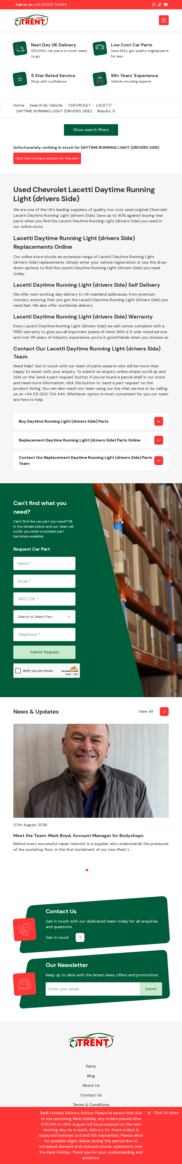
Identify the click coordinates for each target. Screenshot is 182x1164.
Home (18, 105)
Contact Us (91, 1095)
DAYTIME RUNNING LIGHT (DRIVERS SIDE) (54, 111)
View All (146, 711)
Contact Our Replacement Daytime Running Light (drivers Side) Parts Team (85, 460)
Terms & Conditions (91, 1104)
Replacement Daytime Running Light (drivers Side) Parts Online (79, 440)
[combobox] (44, 616)
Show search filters (91, 129)
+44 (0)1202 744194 (50, 4)
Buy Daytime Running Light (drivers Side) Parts (64, 421)
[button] (87, 870)
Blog (91, 1075)
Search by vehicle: (46, 105)
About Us (91, 1085)
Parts (91, 1066)
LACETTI (103, 105)
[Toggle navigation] (164, 20)
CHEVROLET (79, 105)
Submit (151, 989)
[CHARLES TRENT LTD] (33, 20)
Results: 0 (106, 111)
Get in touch (57, 937)
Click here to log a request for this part (47, 158)
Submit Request (44, 652)
